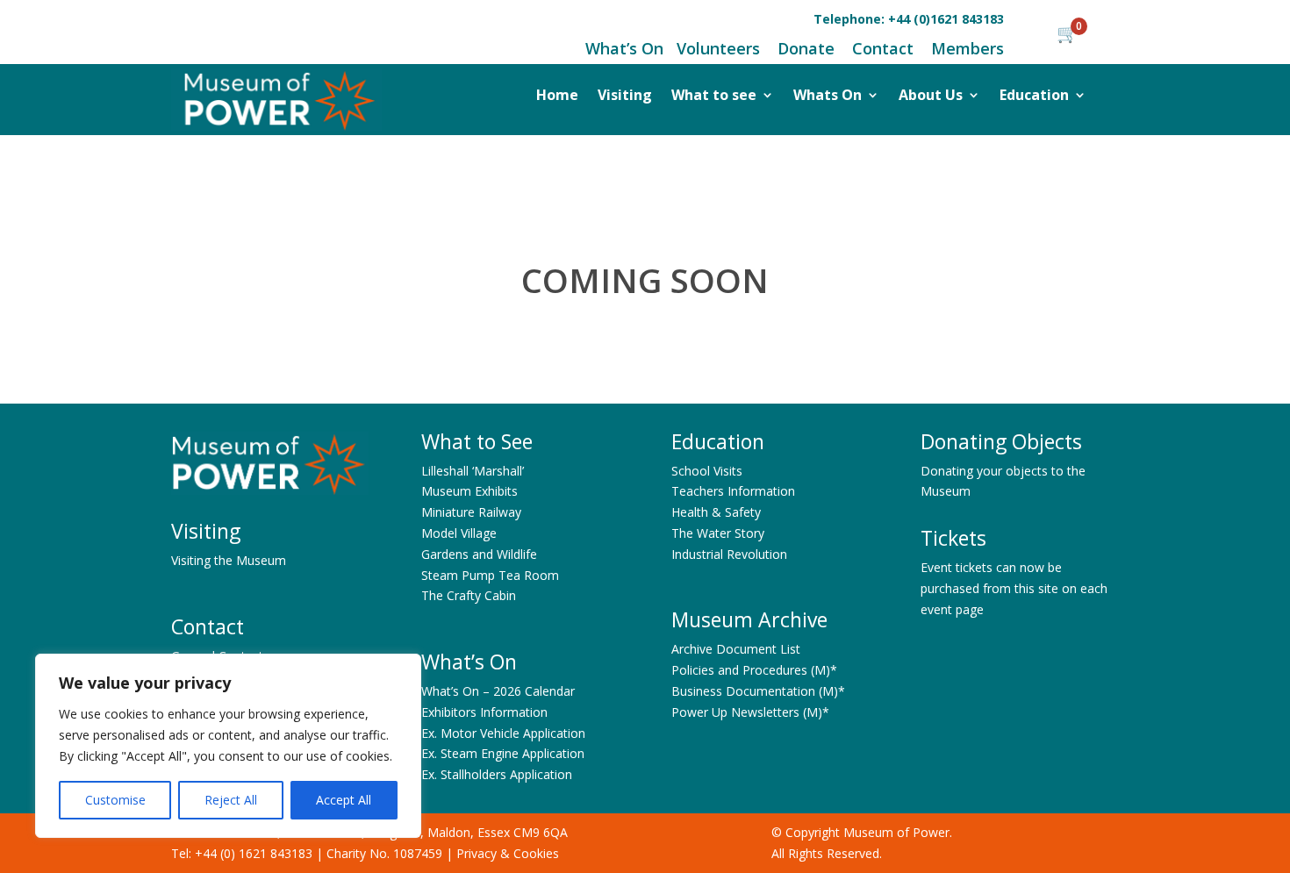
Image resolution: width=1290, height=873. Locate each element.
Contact (881, 48)
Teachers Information (733, 491)
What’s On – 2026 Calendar (498, 691)
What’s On (624, 48)
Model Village (459, 533)
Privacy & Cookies (507, 853)
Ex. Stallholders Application (496, 774)
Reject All (230, 799)
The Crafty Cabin (468, 595)
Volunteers (718, 48)
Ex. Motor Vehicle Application (503, 733)
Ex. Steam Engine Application (502, 753)
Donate (806, 48)
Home (557, 96)
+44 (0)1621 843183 (946, 19)
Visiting (625, 96)
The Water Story (717, 533)
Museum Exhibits (469, 491)
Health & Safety (716, 512)
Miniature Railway (471, 512)
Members (967, 48)
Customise (115, 799)
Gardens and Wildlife (479, 554)
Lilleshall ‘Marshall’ (472, 470)
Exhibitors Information (484, 712)
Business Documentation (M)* (758, 691)
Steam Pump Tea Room (490, 575)
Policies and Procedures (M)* (754, 670)
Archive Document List (735, 648)
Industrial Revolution (729, 554)
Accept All (343, 799)
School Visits (706, 470)
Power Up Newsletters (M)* (750, 712)
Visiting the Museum (228, 560)
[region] (228, 746)
